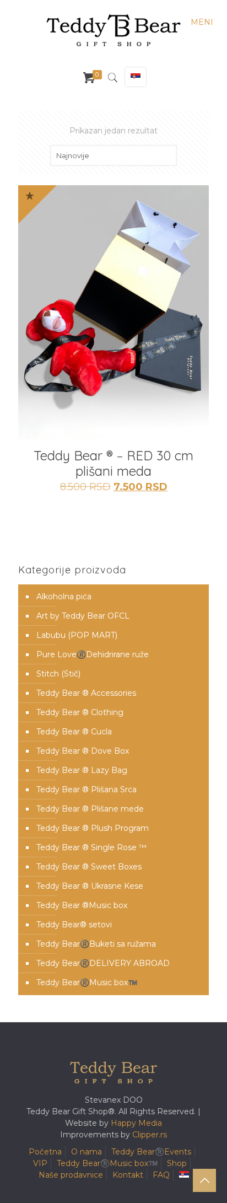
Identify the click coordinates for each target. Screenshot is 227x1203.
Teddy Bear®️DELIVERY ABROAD (103, 963)
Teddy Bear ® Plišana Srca (86, 789)
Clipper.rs (149, 1135)
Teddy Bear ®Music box (81, 905)
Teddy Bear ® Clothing (79, 712)
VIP (40, 1163)
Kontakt (127, 1175)
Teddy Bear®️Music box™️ (86, 982)
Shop (177, 1163)
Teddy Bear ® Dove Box (82, 751)
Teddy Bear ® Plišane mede (90, 809)
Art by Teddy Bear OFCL (82, 616)
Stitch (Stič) (58, 674)
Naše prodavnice (71, 1175)
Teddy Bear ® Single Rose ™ (91, 847)
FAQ (161, 1175)
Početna (45, 1152)
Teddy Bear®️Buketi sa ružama (96, 944)
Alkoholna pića (63, 597)
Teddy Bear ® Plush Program (92, 828)
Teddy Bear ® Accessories (86, 693)
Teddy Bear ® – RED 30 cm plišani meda (113, 463)
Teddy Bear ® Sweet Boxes (89, 867)
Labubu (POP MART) (76, 635)
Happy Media (136, 1123)
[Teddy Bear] (113, 30)
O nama (86, 1152)
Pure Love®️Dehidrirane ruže (92, 654)
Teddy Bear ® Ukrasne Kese (89, 886)
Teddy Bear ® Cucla (74, 732)
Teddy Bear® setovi (74, 925)
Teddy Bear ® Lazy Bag (81, 770)
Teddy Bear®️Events (151, 1152)
